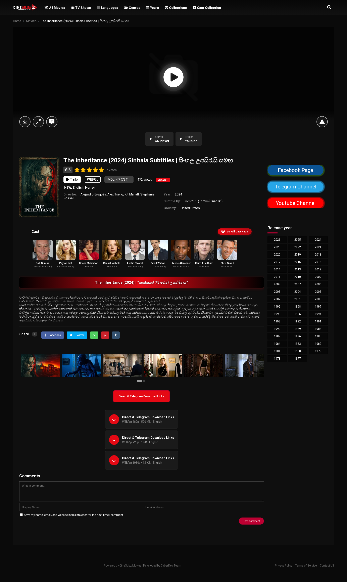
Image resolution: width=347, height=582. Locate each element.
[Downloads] (25, 121)
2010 (297, 276)
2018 (318, 254)
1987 (277, 336)
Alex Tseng (115, 194)
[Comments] (51, 121)
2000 (318, 299)
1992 (297, 321)
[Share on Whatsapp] (94, 335)
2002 (277, 299)
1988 (318, 328)
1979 (318, 351)
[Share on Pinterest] (105, 335)
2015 (318, 262)
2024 (178, 194)
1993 (277, 321)
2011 (277, 276)
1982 (318, 343)
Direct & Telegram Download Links (141, 396)
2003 (318, 291)
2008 (277, 284)
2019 (297, 254)
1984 (277, 343)
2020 (277, 254)
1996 (277, 314)
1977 (297, 358)
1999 (277, 306)
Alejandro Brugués (93, 194)
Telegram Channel (295, 187)
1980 (297, 351)
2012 (318, 269)
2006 (318, 284)
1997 (318, 306)
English (163, 179)
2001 (297, 299)
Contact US (327, 565)
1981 (277, 351)
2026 (277, 239)
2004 (297, 291)
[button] (140, 381)
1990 (277, 328)
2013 (297, 269)
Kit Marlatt (132, 194)
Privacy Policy (283, 565)
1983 (297, 343)
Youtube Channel (295, 203)
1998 (297, 306)
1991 (318, 321)
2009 (318, 276)
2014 (277, 269)
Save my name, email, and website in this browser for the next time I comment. (74, 515)
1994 (318, 314)
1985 (318, 336)
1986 (297, 336)
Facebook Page (295, 170)
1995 (297, 314)
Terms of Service (306, 565)
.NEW (67, 187)
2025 (297, 239)
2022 (297, 247)
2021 (318, 247)
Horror (90, 187)
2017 (277, 262)
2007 (297, 284)
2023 (277, 247)
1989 (297, 328)
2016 (297, 262)
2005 (277, 291)
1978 (277, 358)
